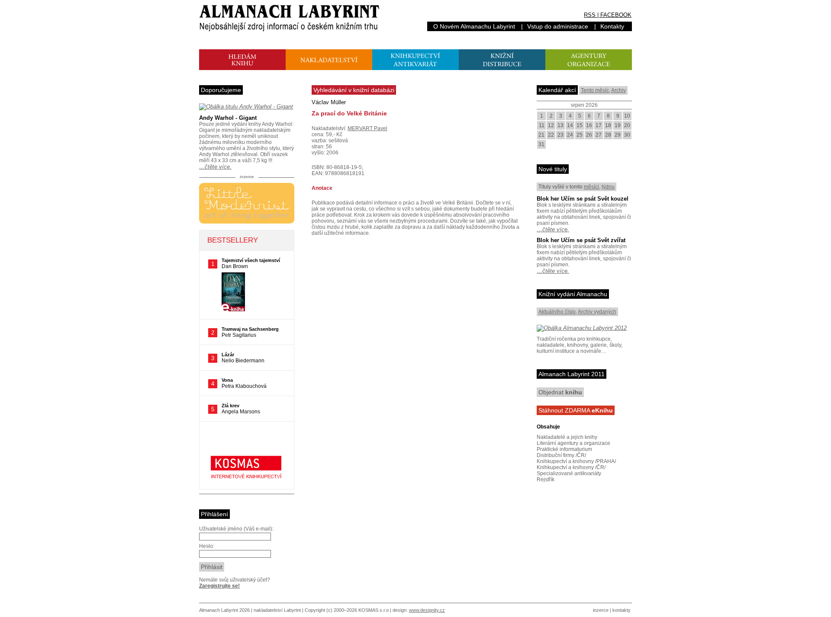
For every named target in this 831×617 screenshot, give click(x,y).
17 (599, 125)
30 (627, 135)
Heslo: (206, 546)
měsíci (591, 187)
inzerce (601, 610)
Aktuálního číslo (557, 312)
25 (580, 135)
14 (570, 125)
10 (627, 116)
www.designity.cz (427, 610)
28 (608, 135)
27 (599, 135)
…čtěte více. (215, 166)
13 (560, 125)
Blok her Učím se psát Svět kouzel (582, 198)
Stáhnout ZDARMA (575, 410)
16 (589, 125)
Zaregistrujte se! (219, 586)
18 (608, 125)
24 (570, 135)
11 (541, 125)
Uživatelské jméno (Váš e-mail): (236, 529)
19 (618, 125)
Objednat (560, 392)
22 (551, 135)
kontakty (621, 610)
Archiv (618, 90)
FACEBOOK (615, 15)
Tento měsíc (595, 90)
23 (560, 135)
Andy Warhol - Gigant (228, 118)
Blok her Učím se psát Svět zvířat (581, 240)
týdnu (608, 187)
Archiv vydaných (597, 312)
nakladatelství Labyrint (277, 610)
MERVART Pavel (367, 128)
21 (541, 135)
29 (618, 135)
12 (551, 125)
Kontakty (612, 26)
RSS (590, 15)
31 (541, 144)
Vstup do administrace (557, 26)
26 (589, 135)
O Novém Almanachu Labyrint (474, 26)
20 (627, 125)
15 (580, 125)
